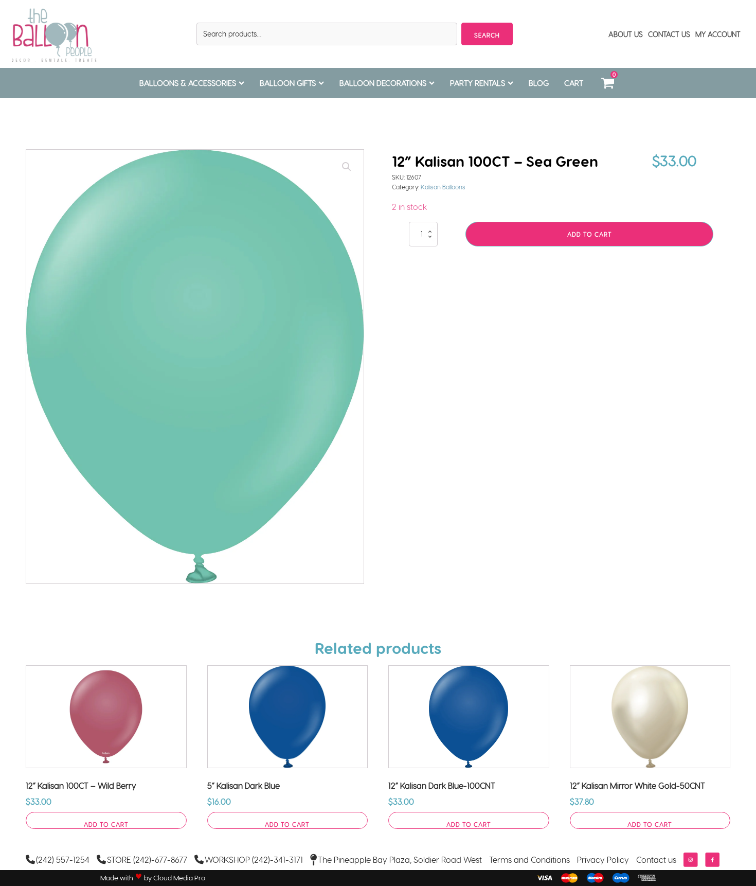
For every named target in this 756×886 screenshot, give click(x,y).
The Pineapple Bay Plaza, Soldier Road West (400, 859)
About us (625, 34)
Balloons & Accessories (187, 82)
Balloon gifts (288, 82)
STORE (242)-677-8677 (147, 859)
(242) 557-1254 (62, 859)
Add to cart (589, 234)
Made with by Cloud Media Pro (152, 878)
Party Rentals (477, 82)
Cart (573, 82)
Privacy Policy (603, 859)
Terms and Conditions (529, 859)
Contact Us (669, 34)
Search (487, 35)
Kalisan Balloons (443, 186)
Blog (539, 82)
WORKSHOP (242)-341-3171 (254, 859)
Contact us (656, 859)
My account (718, 34)
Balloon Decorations (382, 82)
